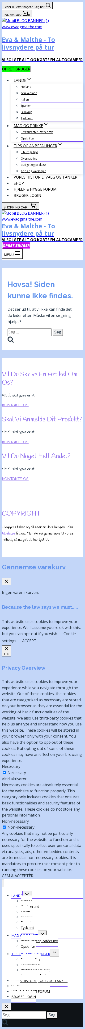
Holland (26, 87)
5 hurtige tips (29, 152)
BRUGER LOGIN (27, 195)
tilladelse (8, 533)
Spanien (26, 106)
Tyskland (27, 118)
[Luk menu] (3, 883)
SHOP (19, 183)
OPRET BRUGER (16, 69)
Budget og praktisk (33, 165)
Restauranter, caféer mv (37, 132)
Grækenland (29, 93)
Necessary (17, 772)
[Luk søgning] (6, 1007)
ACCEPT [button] (29, 640)
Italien (25, 99)
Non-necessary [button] (15, 821)
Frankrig (26, 112)
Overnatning (29, 159)
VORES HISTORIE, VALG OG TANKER (45, 177)
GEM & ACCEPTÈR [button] (17, 875)
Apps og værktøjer (33, 171)
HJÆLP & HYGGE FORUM (35, 189)
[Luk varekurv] (6, 581)
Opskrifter (27, 138)
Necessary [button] (11, 766)
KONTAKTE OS (15, 405)
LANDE (16, 895)
